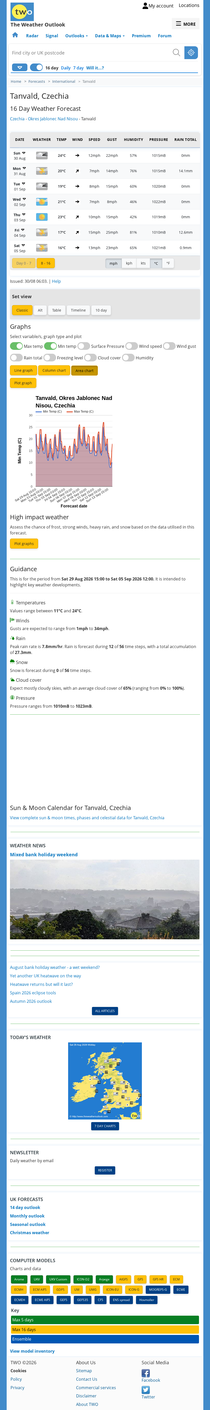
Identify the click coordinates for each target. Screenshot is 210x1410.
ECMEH (19, 1300)
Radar (32, 36)
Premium (141, 36)
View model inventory (32, 1351)
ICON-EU (112, 1289)
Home (16, 81)
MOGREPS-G (158, 1289)
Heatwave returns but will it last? (41, 984)
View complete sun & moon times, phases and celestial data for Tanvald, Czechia (87, 818)
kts (143, 263)
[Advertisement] (105, 763)
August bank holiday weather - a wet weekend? (55, 967)
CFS (100, 1300)
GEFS (63, 1300)
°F (168, 263)
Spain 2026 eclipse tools (33, 993)
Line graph (23, 370)
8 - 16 (45, 263)
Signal (52, 36)
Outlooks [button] (75, 36)
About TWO (87, 1404)
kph (129, 263)
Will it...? (95, 68)
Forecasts (36, 81)
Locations (189, 5)
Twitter (148, 1397)
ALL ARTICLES (105, 1011)
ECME (181, 1289)
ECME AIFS (42, 1300)
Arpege (104, 1279)
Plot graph (23, 382)
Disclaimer (86, 1396)
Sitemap (84, 1370)
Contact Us (86, 1379)
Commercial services (96, 1387)
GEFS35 (82, 1300)
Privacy (17, 1387)
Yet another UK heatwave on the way (45, 976)
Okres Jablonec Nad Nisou (53, 119)
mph (114, 263)
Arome (19, 1279)
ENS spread (121, 1300)
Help (56, 281)
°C (156, 263)
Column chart (54, 370)
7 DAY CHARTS (105, 1126)
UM (76, 1289)
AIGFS (123, 1279)
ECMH (18, 1289)
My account (161, 6)
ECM (176, 1279)
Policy (16, 1379)
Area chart (84, 370)
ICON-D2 (83, 1279)
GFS (140, 1279)
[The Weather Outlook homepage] (15, 36)
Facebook (151, 1380)
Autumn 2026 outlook (31, 1001)
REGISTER (105, 1170)
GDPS (60, 1289)
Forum (165, 36)
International (63, 81)
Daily (66, 68)
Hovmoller (146, 1300)
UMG (93, 1289)
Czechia (17, 119)
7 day (78, 68)
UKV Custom (58, 1279)
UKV (37, 1279)
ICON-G (134, 1289)
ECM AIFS (40, 1289)
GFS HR (158, 1279)
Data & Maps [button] (108, 36)
